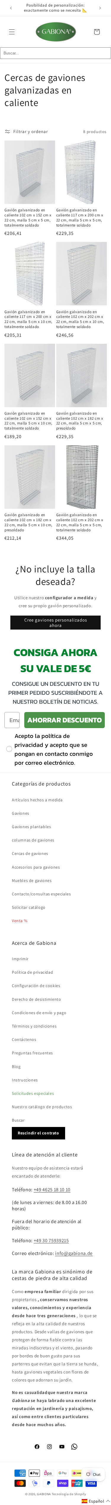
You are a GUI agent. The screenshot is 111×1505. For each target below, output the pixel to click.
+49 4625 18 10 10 (52, 1189)
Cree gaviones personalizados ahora (55, 622)
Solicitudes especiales (33, 1093)
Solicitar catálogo (29, 907)
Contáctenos (24, 1039)
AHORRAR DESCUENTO (64, 720)
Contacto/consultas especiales (41, 894)
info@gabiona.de (74, 1253)
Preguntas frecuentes (32, 1053)
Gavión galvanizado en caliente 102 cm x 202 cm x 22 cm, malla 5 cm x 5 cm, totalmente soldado (79, 522)
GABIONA (44, 1494)
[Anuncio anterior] (10, 8)
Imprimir (20, 958)
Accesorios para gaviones (36, 867)
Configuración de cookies (36, 985)
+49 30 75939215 (51, 1240)
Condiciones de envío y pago (39, 1012)
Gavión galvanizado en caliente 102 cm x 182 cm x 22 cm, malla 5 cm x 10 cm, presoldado (28, 522)
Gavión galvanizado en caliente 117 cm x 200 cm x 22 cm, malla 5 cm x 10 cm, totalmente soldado (28, 319)
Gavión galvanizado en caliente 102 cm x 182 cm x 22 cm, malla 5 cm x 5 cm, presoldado (79, 421)
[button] (11, 31)
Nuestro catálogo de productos (42, 1106)
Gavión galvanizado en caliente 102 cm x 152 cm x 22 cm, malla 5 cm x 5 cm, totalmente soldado (28, 217)
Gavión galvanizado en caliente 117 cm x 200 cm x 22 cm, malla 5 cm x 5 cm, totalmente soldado (79, 217)
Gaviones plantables (31, 826)
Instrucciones (25, 1080)
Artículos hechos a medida (37, 800)
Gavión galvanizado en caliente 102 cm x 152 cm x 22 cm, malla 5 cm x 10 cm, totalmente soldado (28, 421)
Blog (16, 1066)
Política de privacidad (32, 972)
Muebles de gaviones (32, 880)
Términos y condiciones (34, 1026)
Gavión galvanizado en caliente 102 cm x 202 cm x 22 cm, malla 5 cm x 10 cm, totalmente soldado (80, 319)
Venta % (19, 920)
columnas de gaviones (33, 840)
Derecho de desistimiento (36, 999)
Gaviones (20, 813)
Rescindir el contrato (38, 1133)
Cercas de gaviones (30, 853)
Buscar (18, 1120)
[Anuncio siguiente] (100, 8)
